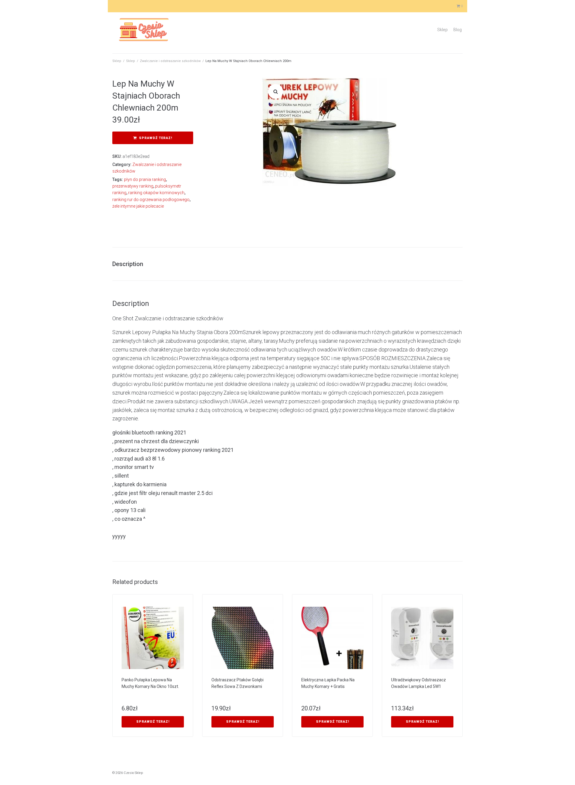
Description (127, 264)
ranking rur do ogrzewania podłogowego (151, 199)
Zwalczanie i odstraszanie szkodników (170, 61)
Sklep (442, 29)
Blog (457, 29)
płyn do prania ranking (145, 179)
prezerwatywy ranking (132, 186)
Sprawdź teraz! (155, 138)
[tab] (130, 263)
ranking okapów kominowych (156, 192)
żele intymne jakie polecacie (138, 206)
